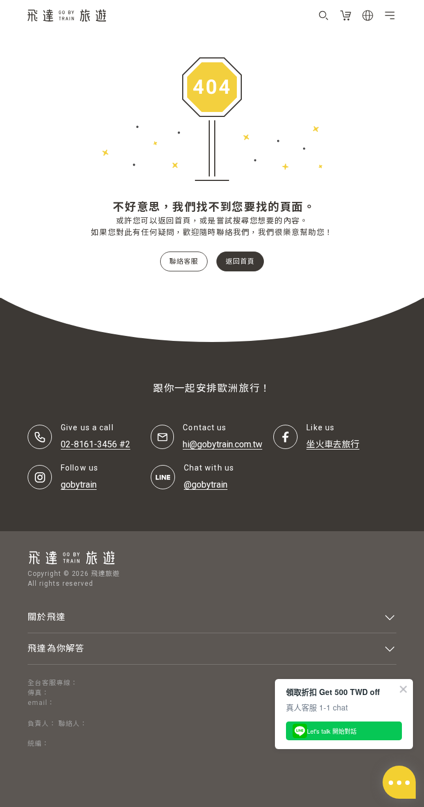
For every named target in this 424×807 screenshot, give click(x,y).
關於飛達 (47, 617)
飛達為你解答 (56, 648)
